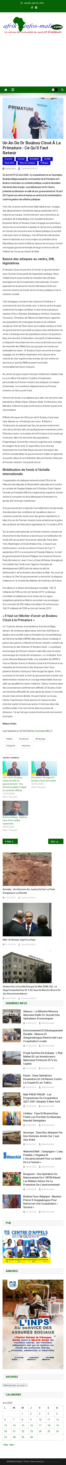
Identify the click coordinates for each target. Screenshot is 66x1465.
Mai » (12, 1444)
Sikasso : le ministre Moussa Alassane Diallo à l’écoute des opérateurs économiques (41, 1015)
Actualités (34, 159)
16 (31, 1425)
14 (14, 1425)
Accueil (21, 159)
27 (5, 1437)
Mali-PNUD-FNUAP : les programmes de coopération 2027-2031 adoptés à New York (41, 1098)
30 (31, 1437)
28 (14, 1437)
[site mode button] (55, 89)
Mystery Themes (51, 1461)
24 (40, 1431)
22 (23, 1431)
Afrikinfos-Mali (47, 1023)
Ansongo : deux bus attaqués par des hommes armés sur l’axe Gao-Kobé (43, 1136)
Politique (44, 163)
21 (14, 1431)
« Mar (5, 1444)
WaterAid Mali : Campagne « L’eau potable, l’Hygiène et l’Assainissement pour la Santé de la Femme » (43, 1157)
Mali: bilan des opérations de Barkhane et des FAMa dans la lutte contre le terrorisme (12, 841)
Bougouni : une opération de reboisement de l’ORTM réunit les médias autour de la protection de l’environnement (41, 1179)
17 (40, 1425)
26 (57, 1431)
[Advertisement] (33, 64)
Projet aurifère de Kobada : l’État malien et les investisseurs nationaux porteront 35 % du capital (42, 1058)
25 (49, 1431)
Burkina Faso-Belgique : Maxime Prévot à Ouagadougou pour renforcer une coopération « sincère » (42, 1202)
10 (40, 1419)
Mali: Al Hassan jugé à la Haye (19, 939)
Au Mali (47, 159)
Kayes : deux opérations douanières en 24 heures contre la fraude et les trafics (42, 1079)
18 (49, 1425)
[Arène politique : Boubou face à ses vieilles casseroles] (15, 808)
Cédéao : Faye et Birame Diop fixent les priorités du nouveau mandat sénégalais (42, 1117)
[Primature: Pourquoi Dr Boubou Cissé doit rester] (44, 768)
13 (5, 1425)
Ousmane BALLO (29, 168)
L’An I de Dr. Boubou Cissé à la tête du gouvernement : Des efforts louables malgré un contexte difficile (14, 784)
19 (57, 1425)
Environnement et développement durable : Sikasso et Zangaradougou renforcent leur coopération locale (43, 1036)
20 (5, 1431)
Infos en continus (27, 163)
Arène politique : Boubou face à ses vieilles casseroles (15, 820)
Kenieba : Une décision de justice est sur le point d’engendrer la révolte (29, 891)
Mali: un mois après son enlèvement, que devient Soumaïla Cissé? (57, 841)
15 (23, 1425)
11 (49, 1419)
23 (31, 1431)
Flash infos (9, 163)
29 (23, 1437)
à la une (8, 159)
